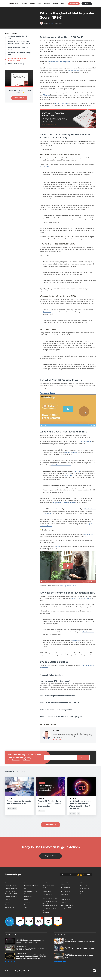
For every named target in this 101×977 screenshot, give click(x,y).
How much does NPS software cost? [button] (55, 681)
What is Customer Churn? (50, 898)
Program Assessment (30, 894)
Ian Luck (51, 23)
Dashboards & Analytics (11, 888)
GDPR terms (26, 760)
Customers (55, 3)
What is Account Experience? (47, 911)
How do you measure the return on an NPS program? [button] (61, 717)
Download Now (19, 98)
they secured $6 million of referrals (64, 502)
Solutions (32, 3)
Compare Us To (65, 899)
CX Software (64, 894)
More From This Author (60, 740)
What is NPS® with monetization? (66, 883)
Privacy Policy (16, 760)
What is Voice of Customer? (50, 901)
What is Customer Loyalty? (50, 908)
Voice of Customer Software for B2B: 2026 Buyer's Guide (19, 802)
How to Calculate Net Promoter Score (48, 890)
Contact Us (27, 902)
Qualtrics (63, 902)
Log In (86, 3)
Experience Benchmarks (30, 891)
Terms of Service (84, 888)
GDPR (81, 891)
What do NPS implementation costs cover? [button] (57, 696)
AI (78, 813)
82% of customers (90, 509)
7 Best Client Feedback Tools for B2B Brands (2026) (79, 949)
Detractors (75, 640)
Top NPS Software (66, 891)
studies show (47, 513)
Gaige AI (7, 899)
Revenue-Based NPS (11, 896)
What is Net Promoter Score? (48, 886)
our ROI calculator (85, 441)
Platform (24, 3)
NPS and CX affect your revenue (80, 598)
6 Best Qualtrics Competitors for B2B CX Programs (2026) (79, 956)
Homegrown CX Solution (68, 908)
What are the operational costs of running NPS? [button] (59, 703)
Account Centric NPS (11, 894)
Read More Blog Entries (60, 961)
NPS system (46, 95)
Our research (47, 312)
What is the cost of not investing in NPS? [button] (56, 710)
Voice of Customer (12, 808)
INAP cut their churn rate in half (61, 465)
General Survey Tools (67, 905)
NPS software (44, 166)
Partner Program (9, 907)
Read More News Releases (12, 962)
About (62, 3)
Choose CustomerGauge (16, 64)
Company (26, 899)
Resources (47, 3)
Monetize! (57, 546)
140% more (68, 475)
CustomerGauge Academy (31, 885)
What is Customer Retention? (47, 895)
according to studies (70, 452)
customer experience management (59, 62)
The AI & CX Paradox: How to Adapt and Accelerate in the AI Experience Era (50, 803)
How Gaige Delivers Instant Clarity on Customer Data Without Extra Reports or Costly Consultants (81, 804)
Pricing (39, 3)
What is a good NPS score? (67, 586)
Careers (26, 907)
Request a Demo (74, 3)
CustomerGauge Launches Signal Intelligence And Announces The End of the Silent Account (30, 941)
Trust (81, 894)
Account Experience (61, 103)
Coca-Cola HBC (88, 534)
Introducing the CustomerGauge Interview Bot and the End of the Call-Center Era (31, 949)
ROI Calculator (28, 896)
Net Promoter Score (74, 70)
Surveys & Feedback (11, 885)
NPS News (72, 813)
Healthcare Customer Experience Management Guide (80, 941)
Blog (25, 888)
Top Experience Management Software (67, 888)
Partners (7, 902)
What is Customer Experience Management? (50, 904)
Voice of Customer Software (68, 897)
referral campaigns (88, 632)
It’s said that (76, 471)
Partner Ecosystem (10, 905)
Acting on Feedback (10, 891)
